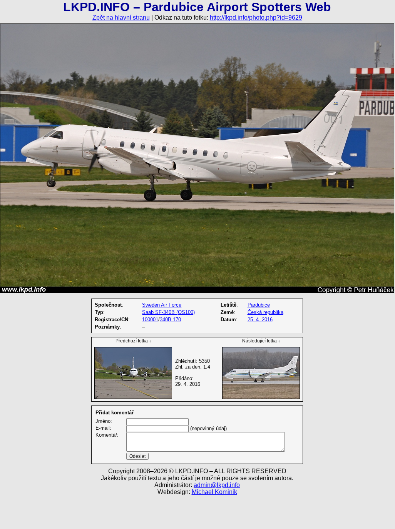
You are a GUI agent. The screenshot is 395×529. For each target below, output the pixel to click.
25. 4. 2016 (260, 319)
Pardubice (259, 305)
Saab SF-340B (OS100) (168, 312)
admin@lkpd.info (217, 485)
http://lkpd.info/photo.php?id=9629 (256, 17)
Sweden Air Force (161, 305)
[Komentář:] (205, 450)
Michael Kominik (214, 492)
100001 (150, 319)
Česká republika (265, 312)
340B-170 (170, 319)
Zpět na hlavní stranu (121, 17)
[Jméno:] (157, 421)
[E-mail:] (157, 428)
